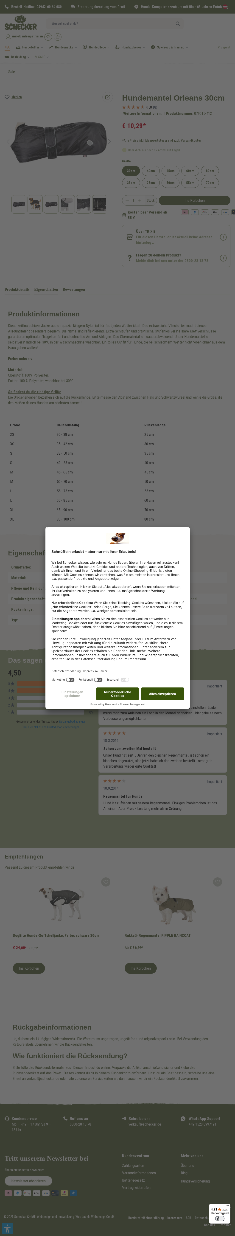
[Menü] (227, 1206)
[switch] (219, 1218)
